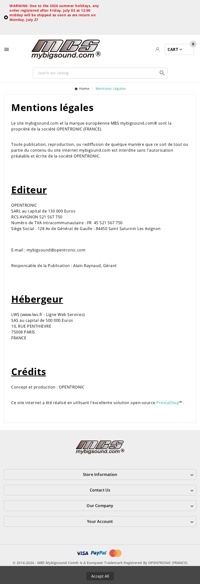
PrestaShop (167, 402)
